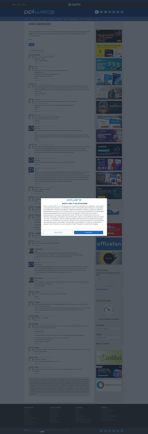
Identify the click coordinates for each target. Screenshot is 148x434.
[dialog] (74, 217)
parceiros (58, 206)
